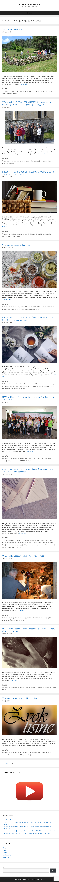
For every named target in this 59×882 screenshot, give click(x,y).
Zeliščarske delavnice (12, 29)
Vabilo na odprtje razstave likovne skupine (21, 698)
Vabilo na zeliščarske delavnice (16, 245)
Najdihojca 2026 (8, 820)
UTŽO (6, 89)
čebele (6, 384)
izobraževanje (15, 307)
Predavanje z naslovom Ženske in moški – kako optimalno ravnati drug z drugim (27, 833)
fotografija (19, 540)
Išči (4, 867)
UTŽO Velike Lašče (46, 91)
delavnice (7, 91)
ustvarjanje (45, 386)
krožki (12, 234)
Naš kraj (13, 161)
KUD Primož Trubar (29, 4)
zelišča (15, 93)
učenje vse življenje (23, 161)
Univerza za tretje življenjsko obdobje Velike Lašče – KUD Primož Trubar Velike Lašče (29, 831)
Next (18, 763)
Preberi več (23, 84)
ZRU (4, 850)
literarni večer (22, 542)
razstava (5, 386)
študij (10, 386)
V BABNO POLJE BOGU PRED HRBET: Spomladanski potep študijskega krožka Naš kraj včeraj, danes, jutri (28, 103)
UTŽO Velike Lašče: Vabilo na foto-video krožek (23, 556)
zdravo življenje (7, 93)
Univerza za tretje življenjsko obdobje (28, 91)
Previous (5, 763)
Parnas (5, 852)
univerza (13, 91)
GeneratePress (40, 879)
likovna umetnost (41, 384)
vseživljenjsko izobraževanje (11, 236)
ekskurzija (7, 161)
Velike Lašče (7, 855)
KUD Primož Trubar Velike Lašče (34, 307)
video (4, 547)
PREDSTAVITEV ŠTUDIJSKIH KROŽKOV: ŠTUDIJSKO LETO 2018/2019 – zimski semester (28, 318)
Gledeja (5, 848)
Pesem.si (6, 857)
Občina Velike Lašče (39, 542)
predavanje (51, 384)
